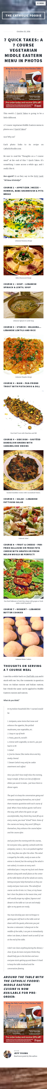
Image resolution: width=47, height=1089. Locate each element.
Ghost (30, 1081)
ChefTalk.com (32, 676)
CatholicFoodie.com (12, 149)
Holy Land (38, 176)
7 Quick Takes (21, 113)
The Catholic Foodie (23, 15)
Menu (41, 3)
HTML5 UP (28, 1078)
